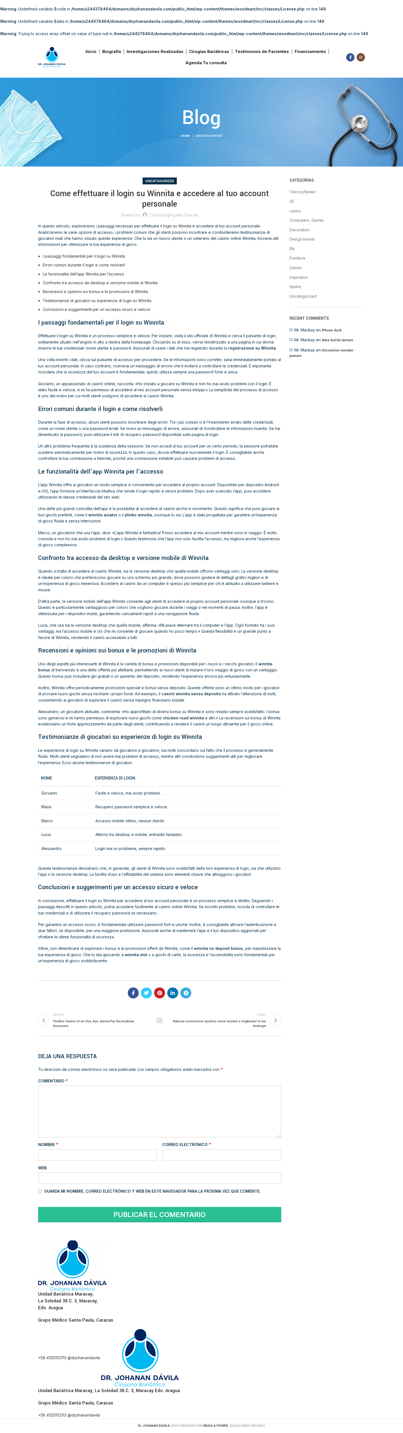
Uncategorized (209, 136)
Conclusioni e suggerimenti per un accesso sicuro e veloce (96, 309)
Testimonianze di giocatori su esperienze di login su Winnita (97, 300)
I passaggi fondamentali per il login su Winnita (84, 256)
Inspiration (299, 277)
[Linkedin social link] (172, 992)
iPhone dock (332, 330)
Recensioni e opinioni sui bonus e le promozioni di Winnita (95, 291)
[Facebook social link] (350, 57)
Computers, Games (307, 220)
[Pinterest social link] (159, 992)
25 (292, 201)
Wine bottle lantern (337, 340)
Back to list (159, 1020)
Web (42, 1167)
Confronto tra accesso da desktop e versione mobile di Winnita (100, 282)
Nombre (48, 1144)
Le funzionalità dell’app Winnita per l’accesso (83, 274)
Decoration (300, 229)
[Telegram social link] (185, 992)
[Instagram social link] (361, 57)
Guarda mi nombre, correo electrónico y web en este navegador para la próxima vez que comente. (152, 1191)
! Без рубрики (302, 191)
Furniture (297, 258)
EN (292, 248)
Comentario (53, 1080)
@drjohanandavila (84, 1357)
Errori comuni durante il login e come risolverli (84, 265)
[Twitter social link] (146, 992)
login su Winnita (177, 226)
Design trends (302, 239)
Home (185, 136)
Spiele (295, 286)
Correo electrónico (186, 1144)
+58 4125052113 (52, 1357)
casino (295, 211)
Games (296, 267)
